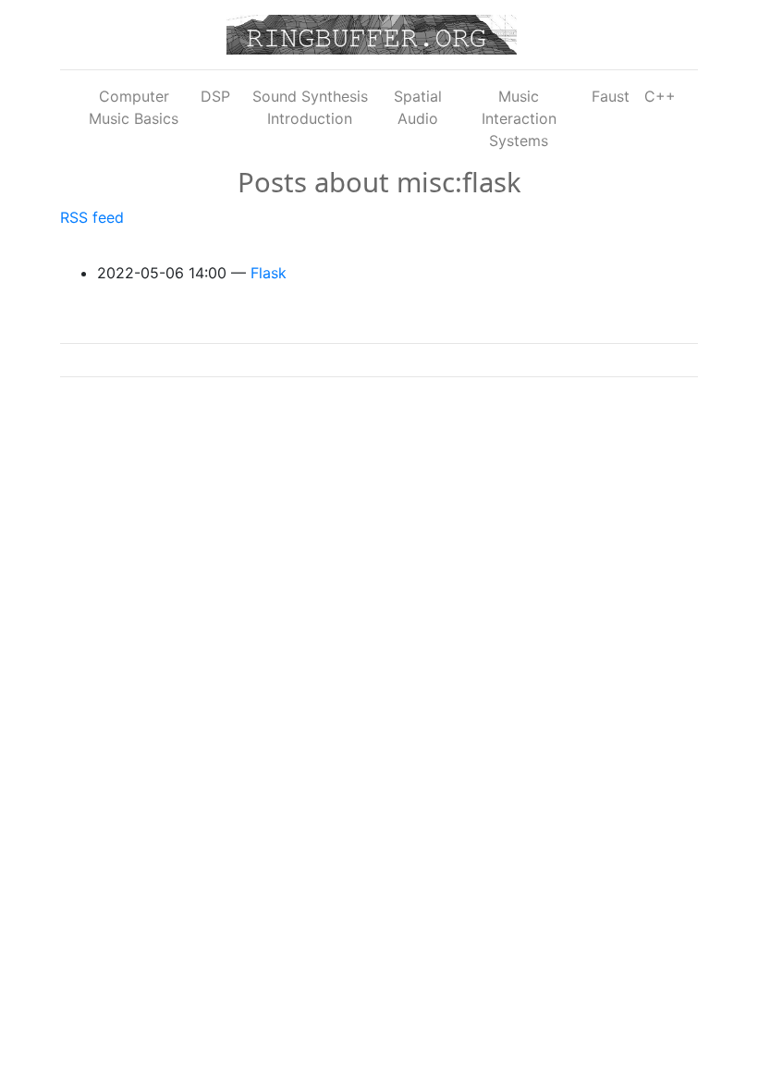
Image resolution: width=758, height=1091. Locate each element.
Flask (269, 273)
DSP (215, 96)
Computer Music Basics (133, 107)
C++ (660, 96)
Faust (611, 96)
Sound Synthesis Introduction (310, 107)
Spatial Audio (418, 107)
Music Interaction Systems (519, 118)
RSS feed (92, 217)
